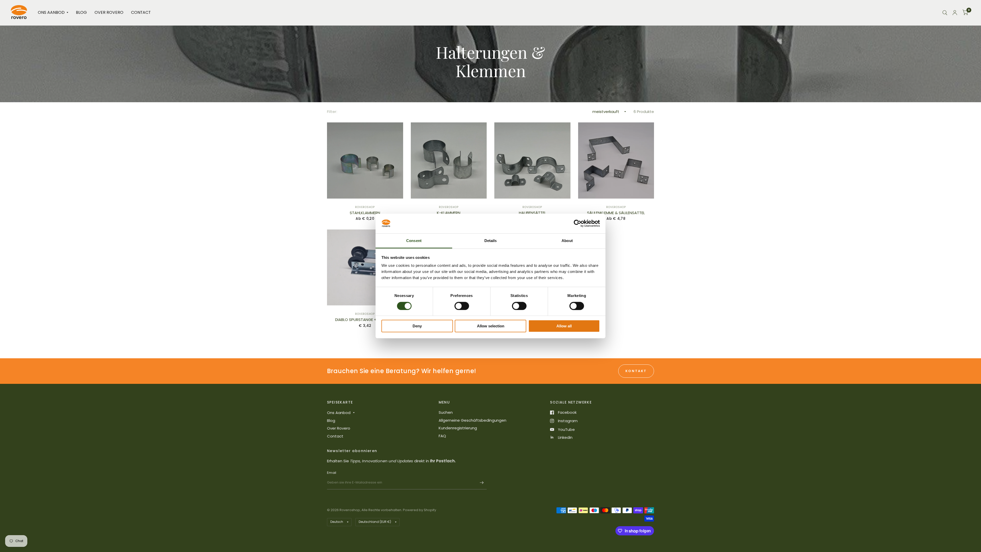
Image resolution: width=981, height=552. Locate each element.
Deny (417, 326)
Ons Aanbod (51, 12)
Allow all (564, 326)
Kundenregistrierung (458, 428)
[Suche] (945, 12)
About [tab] (567, 240)
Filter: (332, 111)
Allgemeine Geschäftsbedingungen (472, 420)
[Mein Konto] (955, 12)
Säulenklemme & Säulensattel (616, 212)
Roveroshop (365, 207)
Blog (81, 12)
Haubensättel (532, 212)
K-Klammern (448, 212)
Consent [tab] (414, 240)
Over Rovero (109, 12)
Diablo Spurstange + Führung (365, 319)
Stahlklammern (365, 212)
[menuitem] (53, 13)
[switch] (461, 306)
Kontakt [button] (636, 371)
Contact (141, 12)
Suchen (446, 412)
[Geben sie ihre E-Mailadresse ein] (481, 482)
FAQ (442, 436)
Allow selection (490, 326)
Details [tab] (490, 240)
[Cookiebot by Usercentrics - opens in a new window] (577, 223)
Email (331, 472)
